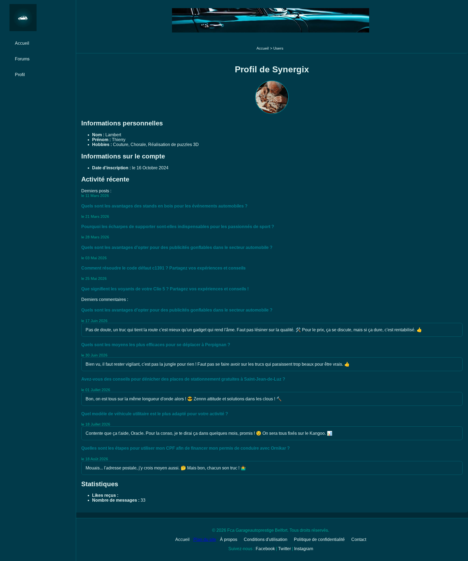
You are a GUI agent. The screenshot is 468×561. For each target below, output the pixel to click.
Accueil (262, 48)
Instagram (303, 548)
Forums (22, 59)
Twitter (284, 548)
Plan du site (204, 539)
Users (278, 48)
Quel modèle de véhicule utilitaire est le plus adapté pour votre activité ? (154, 413)
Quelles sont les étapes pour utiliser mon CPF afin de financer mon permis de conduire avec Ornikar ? (185, 448)
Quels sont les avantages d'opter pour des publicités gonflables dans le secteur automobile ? (176, 247)
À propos (228, 539)
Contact (358, 539)
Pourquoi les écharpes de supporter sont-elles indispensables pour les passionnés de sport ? (177, 226)
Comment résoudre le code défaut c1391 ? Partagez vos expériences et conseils (163, 268)
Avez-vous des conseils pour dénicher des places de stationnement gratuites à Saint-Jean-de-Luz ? (183, 379)
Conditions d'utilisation (265, 539)
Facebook (265, 548)
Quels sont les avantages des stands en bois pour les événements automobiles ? (164, 206)
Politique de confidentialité (319, 539)
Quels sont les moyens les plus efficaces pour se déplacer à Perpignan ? (155, 344)
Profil (20, 74)
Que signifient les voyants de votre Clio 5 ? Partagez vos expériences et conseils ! (165, 289)
